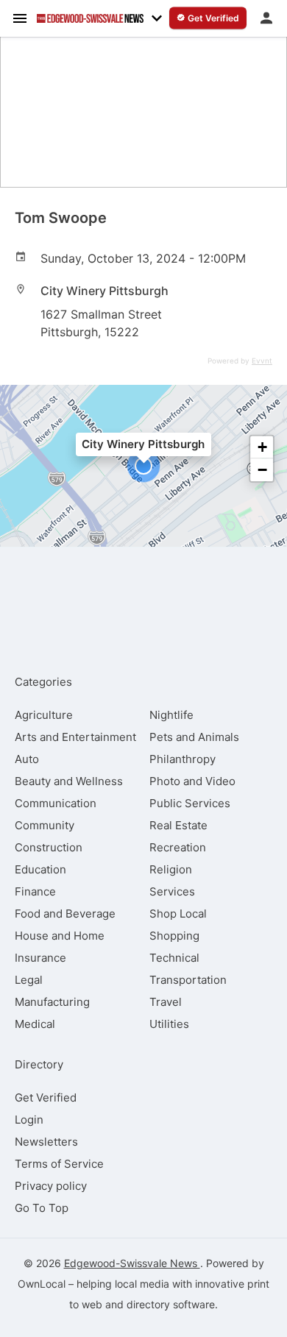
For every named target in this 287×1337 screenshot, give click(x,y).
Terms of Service (59, 1164)
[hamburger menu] (20, 17)
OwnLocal (41, 1283)
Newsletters (46, 1142)
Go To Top (41, 1208)
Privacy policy (51, 1186)
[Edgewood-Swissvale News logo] (90, 18)
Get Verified (46, 1097)
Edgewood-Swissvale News (132, 1263)
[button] (143, 465)
